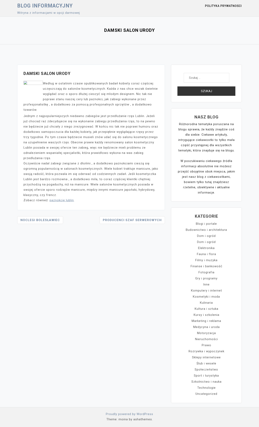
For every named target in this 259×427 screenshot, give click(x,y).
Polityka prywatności (223, 5)
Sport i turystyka (206, 375)
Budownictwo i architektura (206, 230)
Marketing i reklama (206, 321)
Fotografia (206, 272)
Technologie (206, 388)
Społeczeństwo (206, 369)
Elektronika (206, 248)
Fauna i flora (206, 254)
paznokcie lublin (62, 200)
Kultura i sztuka (206, 309)
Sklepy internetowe (206, 357)
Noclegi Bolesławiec (40, 220)
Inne (206, 284)
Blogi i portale (206, 224)
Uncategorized (206, 394)
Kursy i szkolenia (206, 315)
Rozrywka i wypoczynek (206, 351)
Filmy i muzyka (206, 260)
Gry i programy (206, 278)
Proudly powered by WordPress (129, 414)
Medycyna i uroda (206, 327)
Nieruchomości (206, 339)
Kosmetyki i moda (206, 296)
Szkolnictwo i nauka (206, 381)
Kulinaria (206, 303)
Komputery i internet (206, 290)
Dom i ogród (206, 236)
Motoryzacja (206, 333)
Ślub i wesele (206, 363)
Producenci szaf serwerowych (132, 220)
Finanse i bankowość (206, 266)
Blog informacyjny (45, 6)
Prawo (206, 345)
